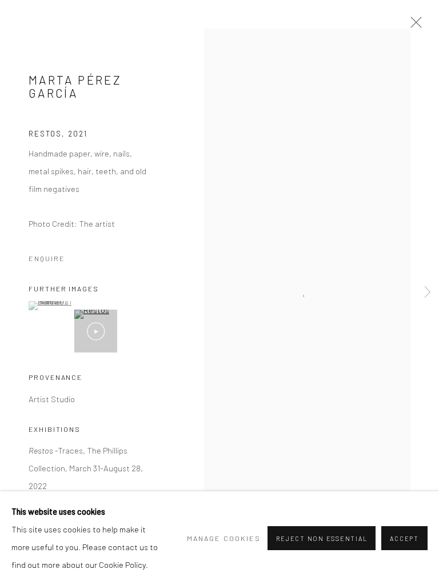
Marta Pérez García (75, 87)
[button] (50, 305)
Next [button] (427, 293)
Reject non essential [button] (321, 538)
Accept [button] (404, 538)
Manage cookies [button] (224, 538)
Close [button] (413, 25)
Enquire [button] (47, 258)
